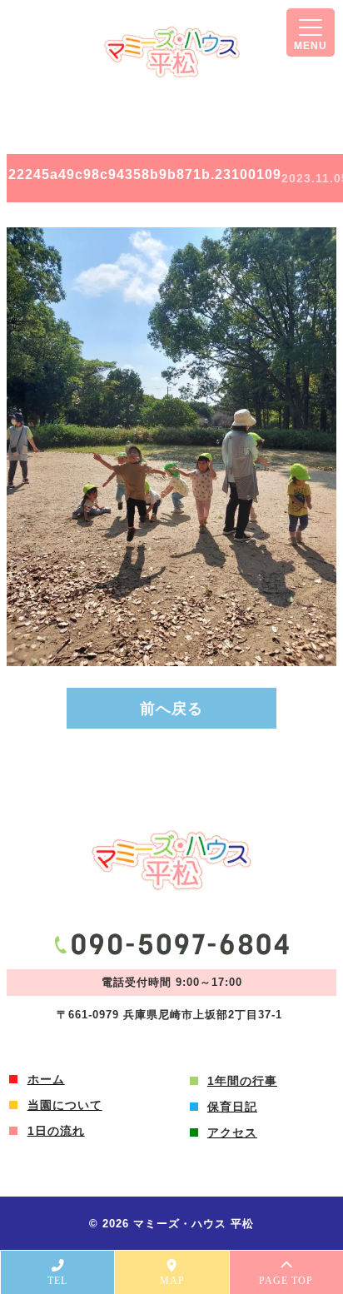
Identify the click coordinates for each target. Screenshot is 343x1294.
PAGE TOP (286, 1281)
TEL (57, 1281)
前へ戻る (171, 708)
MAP (172, 1281)
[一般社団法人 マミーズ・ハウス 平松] (172, 52)
